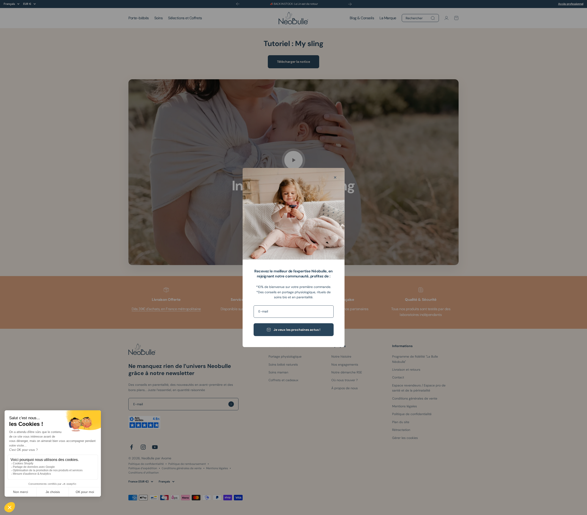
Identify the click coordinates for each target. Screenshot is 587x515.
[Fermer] (335, 177)
